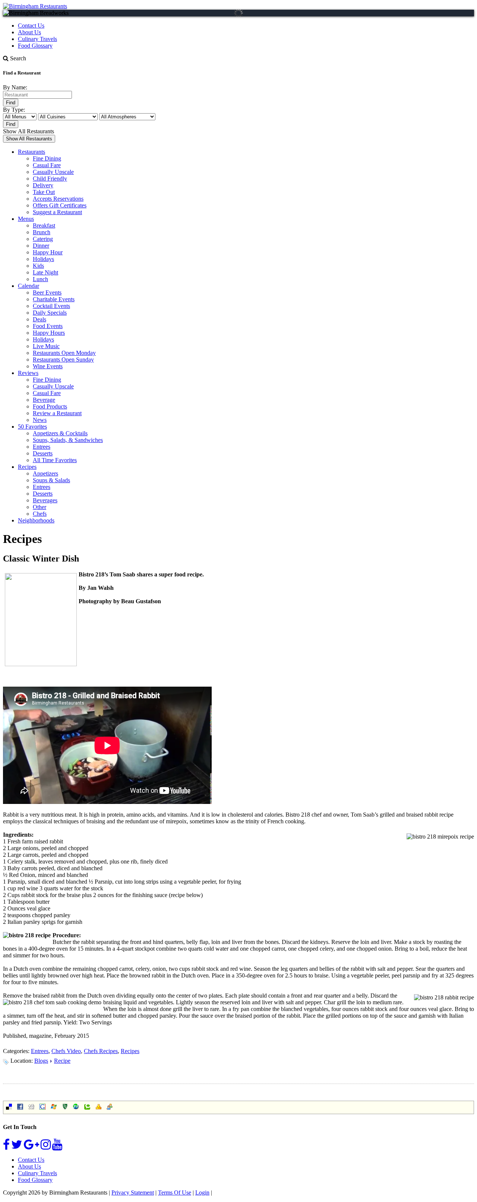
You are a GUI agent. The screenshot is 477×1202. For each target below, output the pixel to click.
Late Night (45, 272)
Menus (26, 219)
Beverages (45, 500)
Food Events (48, 326)
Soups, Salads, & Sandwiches (68, 440)
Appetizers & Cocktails (60, 433)
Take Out (44, 192)
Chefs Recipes (101, 1051)
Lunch (40, 279)
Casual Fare (47, 165)
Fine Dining (47, 158)
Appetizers (45, 473)
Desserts (43, 453)
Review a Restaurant (57, 413)
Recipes (27, 467)
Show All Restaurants (28, 131)
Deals (39, 319)
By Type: (14, 109)
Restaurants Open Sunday (63, 359)
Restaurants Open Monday (64, 353)
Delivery (43, 185)
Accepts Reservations (58, 198)
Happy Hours (49, 333)
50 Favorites (32, 426)
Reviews (28, 373)
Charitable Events (54, 299)
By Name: (15, 87)
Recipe (62, 1061)
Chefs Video (66, 1051)
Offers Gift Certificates (59, 205)
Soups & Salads (51, 480)
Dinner (41, 245)
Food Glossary (35, 45)
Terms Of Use (174, 1192)
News (40, 420)
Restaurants (31, 152)
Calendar (28, 286)
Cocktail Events (51, 306)
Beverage (44, 400)
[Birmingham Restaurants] (35, 6)
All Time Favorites (55, 460)
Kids (38, 266)
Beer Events (47, 292)
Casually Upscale (53, 172)
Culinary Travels (37, 39)
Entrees (41, 446)
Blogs (41, 1061)
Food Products (50, 406)
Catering (43, 239)
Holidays (43, 259)
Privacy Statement (132, 1192)
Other (39, 507)
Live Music (46, 346)
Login (202, 1192)
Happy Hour (48, 252)
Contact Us (31, 25)
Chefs (40, 514)
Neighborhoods (36, 520)
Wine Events (48, 366)
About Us (29, 32)
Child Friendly (50, 178)
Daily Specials (50, 312)
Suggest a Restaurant (57, 212)
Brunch (41, 232)
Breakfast (44, 225)
